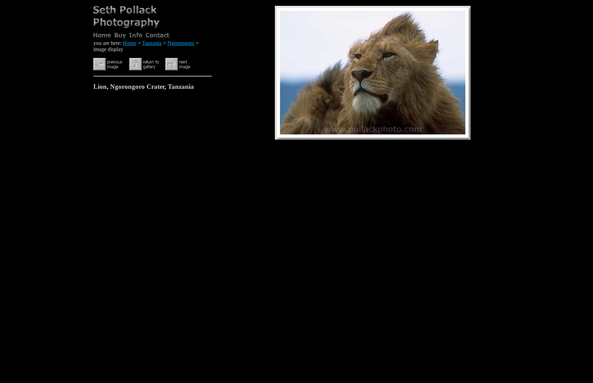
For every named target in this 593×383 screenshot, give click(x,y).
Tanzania (152, 43)
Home (129, 43)
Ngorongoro (180, 43)
